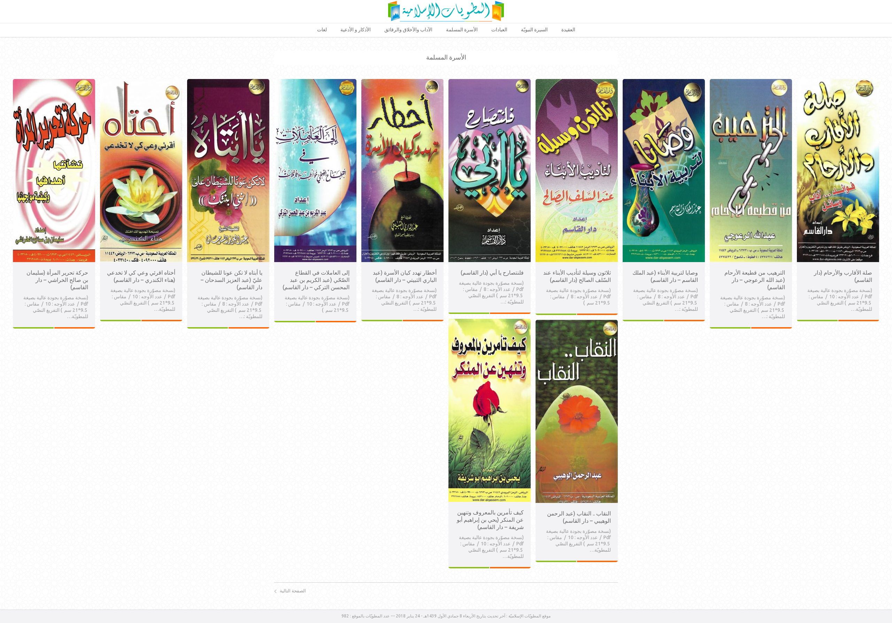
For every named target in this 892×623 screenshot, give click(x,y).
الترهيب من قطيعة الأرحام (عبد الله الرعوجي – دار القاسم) (754, 279)
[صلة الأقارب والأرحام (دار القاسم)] (838, 82)
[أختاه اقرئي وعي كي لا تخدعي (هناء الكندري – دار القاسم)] (141, 82)
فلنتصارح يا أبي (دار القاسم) (492, 272)
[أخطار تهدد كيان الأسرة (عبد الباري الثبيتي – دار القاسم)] (402, 82)
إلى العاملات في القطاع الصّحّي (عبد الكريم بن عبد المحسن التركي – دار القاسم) (316, 279)
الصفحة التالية (293, 590)
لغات (322, 29)
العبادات (499, 29)
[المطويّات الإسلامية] (446, 11)
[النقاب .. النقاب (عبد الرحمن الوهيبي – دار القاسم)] (577, 323)
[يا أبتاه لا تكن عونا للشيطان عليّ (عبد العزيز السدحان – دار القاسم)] (228, 82)
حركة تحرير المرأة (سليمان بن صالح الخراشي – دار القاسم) (57, 279)
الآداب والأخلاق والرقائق (408, 29)
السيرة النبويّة (534, 29)
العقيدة (568, 29)
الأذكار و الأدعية (355, 29)
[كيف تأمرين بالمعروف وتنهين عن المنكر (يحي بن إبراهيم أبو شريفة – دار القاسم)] (489, 322)
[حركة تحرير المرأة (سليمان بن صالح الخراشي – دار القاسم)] (54, 82)
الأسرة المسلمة (462, 29)
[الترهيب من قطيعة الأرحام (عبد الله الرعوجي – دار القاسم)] (751, 82)
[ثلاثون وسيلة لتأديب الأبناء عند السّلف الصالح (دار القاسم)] (577, 82)
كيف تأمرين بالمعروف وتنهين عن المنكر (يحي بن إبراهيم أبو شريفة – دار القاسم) (490, 519)
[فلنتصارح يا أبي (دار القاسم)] (489, 82)
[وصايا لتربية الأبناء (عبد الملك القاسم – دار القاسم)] (664, 82)
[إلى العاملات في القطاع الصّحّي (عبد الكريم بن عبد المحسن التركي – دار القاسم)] (315, 82)
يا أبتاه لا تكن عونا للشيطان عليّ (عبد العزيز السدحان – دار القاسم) (231, 279)
